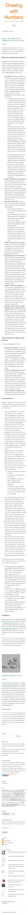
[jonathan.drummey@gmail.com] (8, 776)
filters (16, 796)
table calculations (13, 803)
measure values (8, 800)
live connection (9, 641)
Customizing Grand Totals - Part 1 (16, 860)
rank (7, 802)
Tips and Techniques (18, 638)
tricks (7, 806)
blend (17, 790)
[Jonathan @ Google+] (6, 776)
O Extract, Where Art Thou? (12, 675)
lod (24, 797)
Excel (8, 796)
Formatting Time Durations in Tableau (17, 852)
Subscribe (4, 832)
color (3, 791)
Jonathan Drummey (16, 645)
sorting (14, 802)
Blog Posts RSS (6, 840)
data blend (10, 793)
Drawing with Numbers (14, 11)
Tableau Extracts (8, 623)
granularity (11, 797)
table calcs (19, 802)
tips (25, 805)
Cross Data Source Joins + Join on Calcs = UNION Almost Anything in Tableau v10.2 (16, 866)
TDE (16, 643)
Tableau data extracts (9, 643)
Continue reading (7, 709)
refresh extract (13, 718)
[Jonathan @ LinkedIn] (4, 776)
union (10, 806)
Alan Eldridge (8, 568)
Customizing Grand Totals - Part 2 (16, 856)
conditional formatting (9, 791)
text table (21, 805)
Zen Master (13, 766)
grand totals (5, 797)
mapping (13, 799)
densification (11, 794)
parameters (20, 800)
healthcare (16, 797)
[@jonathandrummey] (2, 776)
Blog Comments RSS (8, 842)
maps (19, 799)
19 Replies (4, 44)
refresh (15, 641)
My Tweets (4, 783)
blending (22, 790)
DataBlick (4, 766)
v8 (12, 806)
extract (13, 640)
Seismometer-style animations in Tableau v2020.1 (13, 744)
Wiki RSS (5, 844)
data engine (13, 714)
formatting (21, 796)
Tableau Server (5, 722)
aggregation (5, 790)
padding (14, 800)
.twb (6, 714)
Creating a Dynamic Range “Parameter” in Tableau (14, 749)
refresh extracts (21, 718)
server (12, 720)
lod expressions (5, 799)
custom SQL (17, 791)
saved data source (6, 720)
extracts (17, 640)
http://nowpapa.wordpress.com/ (9, 773)
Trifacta (23, 589)
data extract (8, 640)
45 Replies (4, 679)
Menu (14, 25)
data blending (18, 793)
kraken (21, 797)
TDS (21, 643)
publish (15, 716)
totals (3, 806)
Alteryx (18, 589)
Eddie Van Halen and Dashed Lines (16, 875)
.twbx (9, 714)
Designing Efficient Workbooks (15, 566)
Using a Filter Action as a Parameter (10, 751)
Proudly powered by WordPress (9, 912)
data (6, 793)
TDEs (19, 643)
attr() (11, 790)
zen (14, 806)
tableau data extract (19, 720)
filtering (12, 796)
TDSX (24, 643)
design (18, 794)
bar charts (14, 790)
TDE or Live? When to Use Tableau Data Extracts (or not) (13, 39)
